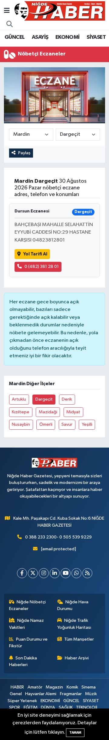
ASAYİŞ (40, 37)
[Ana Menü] (7, 10)
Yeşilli (87, 424)
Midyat (73, 412)
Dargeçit (44, 399)
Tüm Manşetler (79, 639)
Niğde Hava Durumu (73, 605)
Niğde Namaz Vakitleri (26, 623)
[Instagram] (44, 573)
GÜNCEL (15, 37)
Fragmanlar (71, 694)
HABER (17, 687)
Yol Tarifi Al (35, 254)
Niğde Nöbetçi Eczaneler (27, 605)
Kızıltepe (20, 412)
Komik (72, 687)
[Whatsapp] (76, 573)
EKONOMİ (67, 37)
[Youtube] (66, 573)
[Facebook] (22, 573)
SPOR (14, 707)
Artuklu (19, 399)
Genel (16, 694)
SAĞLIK (66, 707)
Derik (67, 399)
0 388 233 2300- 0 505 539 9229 (58, 537)
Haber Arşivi (77, 658)
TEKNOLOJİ (86, 707)
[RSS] (87, 573)
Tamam (75, 732)
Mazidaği (48, 412)
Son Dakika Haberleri (23, 661)
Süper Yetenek (22, 700)
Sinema (88, 687)
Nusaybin (21, 424)
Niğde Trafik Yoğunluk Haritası (74, 623)
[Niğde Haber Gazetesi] (59, 11)
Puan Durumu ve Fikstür (28, 642)
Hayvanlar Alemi (40, 694)
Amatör (35, 687)
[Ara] (9, 24)
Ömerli (45, 424)
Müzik (91, 694)
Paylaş (24, 153)
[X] (33, 573)
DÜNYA (48, 707)
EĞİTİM (31, 707)
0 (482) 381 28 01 (42, 266)
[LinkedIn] (55, 573)
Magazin (54, 687)
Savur (66, 424)
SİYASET (96, 37)
